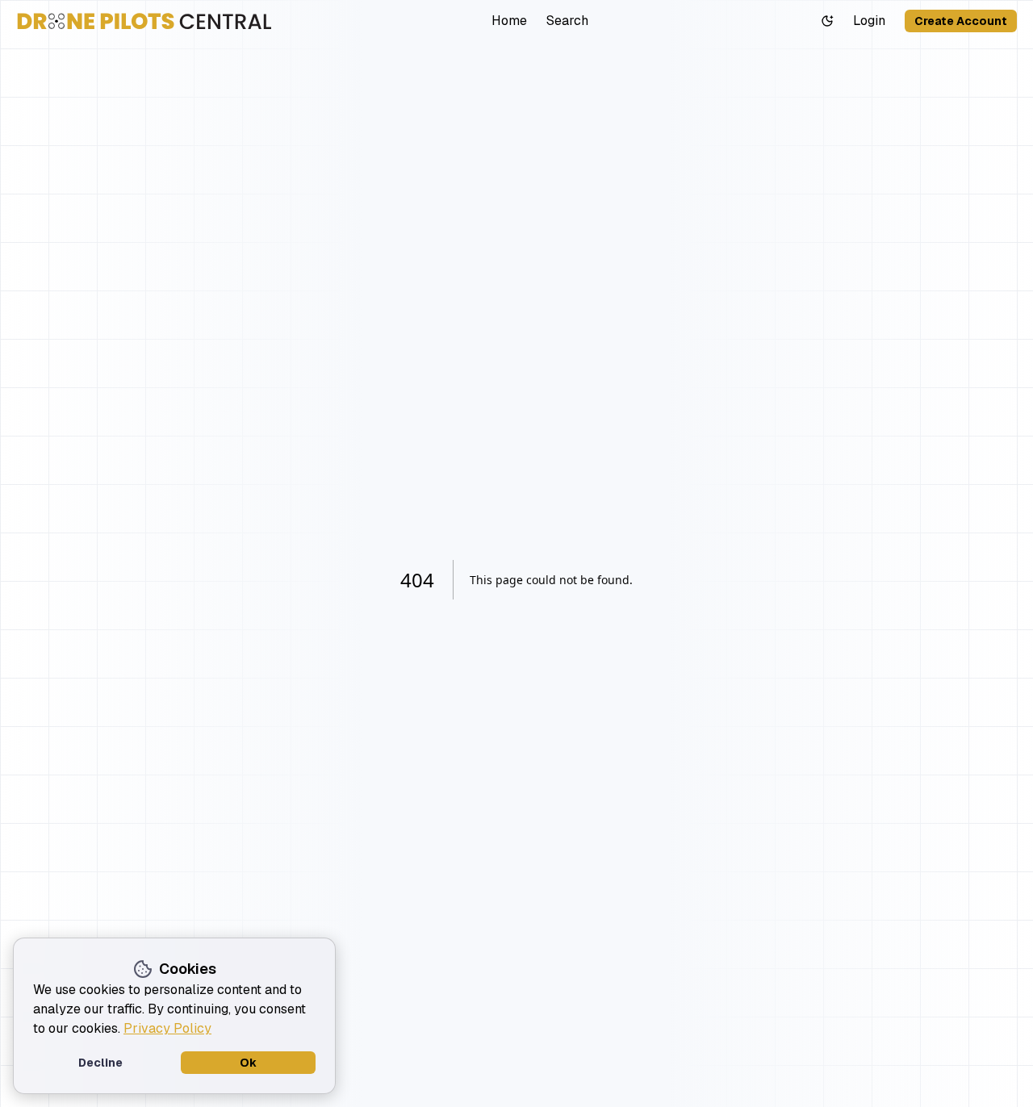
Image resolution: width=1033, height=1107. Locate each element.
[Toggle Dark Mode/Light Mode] (827, 21)
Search (567, 20)
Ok (248, 1062)
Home (509, 20)
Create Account (960, 21)
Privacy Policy (167, 1028)
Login (869, 20)
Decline (100, 1062)
